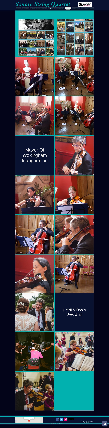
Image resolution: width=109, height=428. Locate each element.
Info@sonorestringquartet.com (86, 421)
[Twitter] (61, 419)
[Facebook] (57, 419)
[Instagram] (65, 419)
